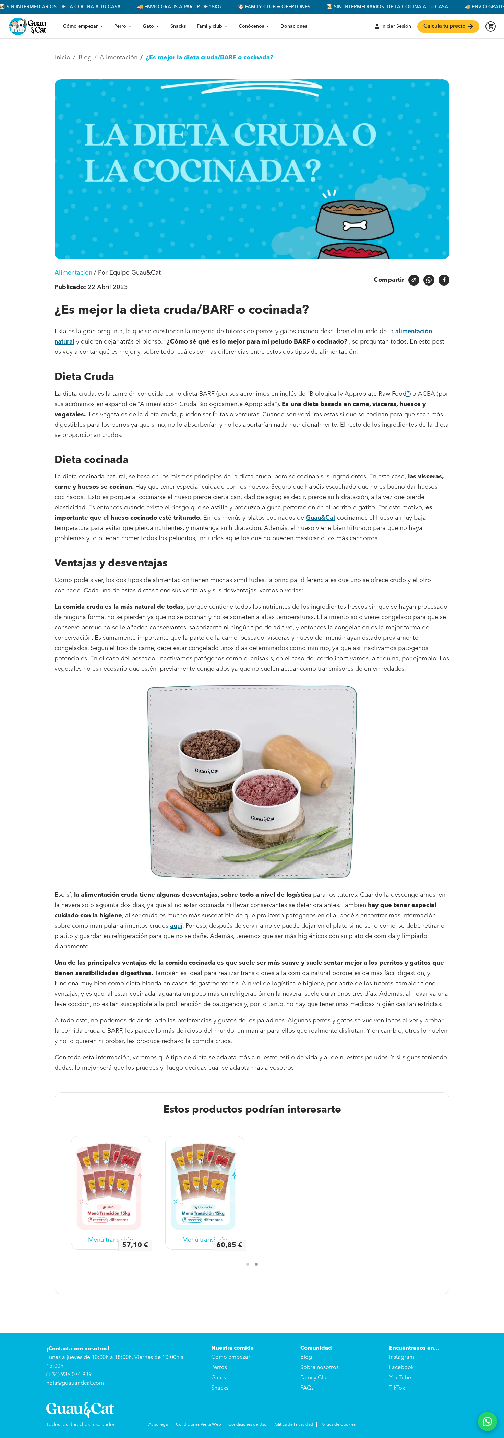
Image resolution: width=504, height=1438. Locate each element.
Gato (148, 26)
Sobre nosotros (319, 1367)
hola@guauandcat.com (75, 1383)
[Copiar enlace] (413, 280)
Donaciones (293, 26)
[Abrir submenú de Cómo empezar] (101, 26)
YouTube (400, 1378)
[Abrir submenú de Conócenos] (267, 26)
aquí (176, 926)
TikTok (397, 1388)
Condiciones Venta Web (198, 1425)
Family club (209, 26)
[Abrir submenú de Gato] (157, 26)
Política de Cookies (338, 1425)
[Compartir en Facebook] (444, 280)
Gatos (218, 1378)
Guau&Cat (320, 518)
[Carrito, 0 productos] (490, 26)
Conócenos (251, 26)
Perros (219, 1367)
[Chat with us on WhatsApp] (487, 1421)
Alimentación (73, 273)
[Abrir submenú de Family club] (226, 26)
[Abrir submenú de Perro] (130, 26)
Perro (120, 26)
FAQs (307, 1388)
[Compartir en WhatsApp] (428, 280)
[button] (247, 1264)
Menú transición (116, 1240)
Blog (306, 1357)
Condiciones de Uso (247, 1425)
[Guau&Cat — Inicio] (27, 26)
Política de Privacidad (293, 1425)
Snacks (178, 26)
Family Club (315, 1378)
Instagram (401, 1357)
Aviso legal (158, 1425)
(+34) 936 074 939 (69, 1375)
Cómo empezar (80, 26)
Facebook (401, 1367)
